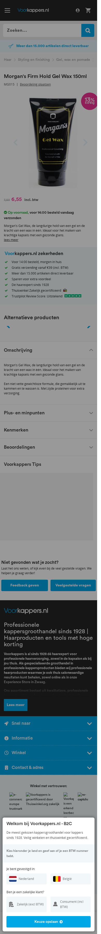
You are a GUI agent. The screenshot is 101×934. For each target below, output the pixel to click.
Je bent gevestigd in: (20, 869)
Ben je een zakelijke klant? (25, 892)
